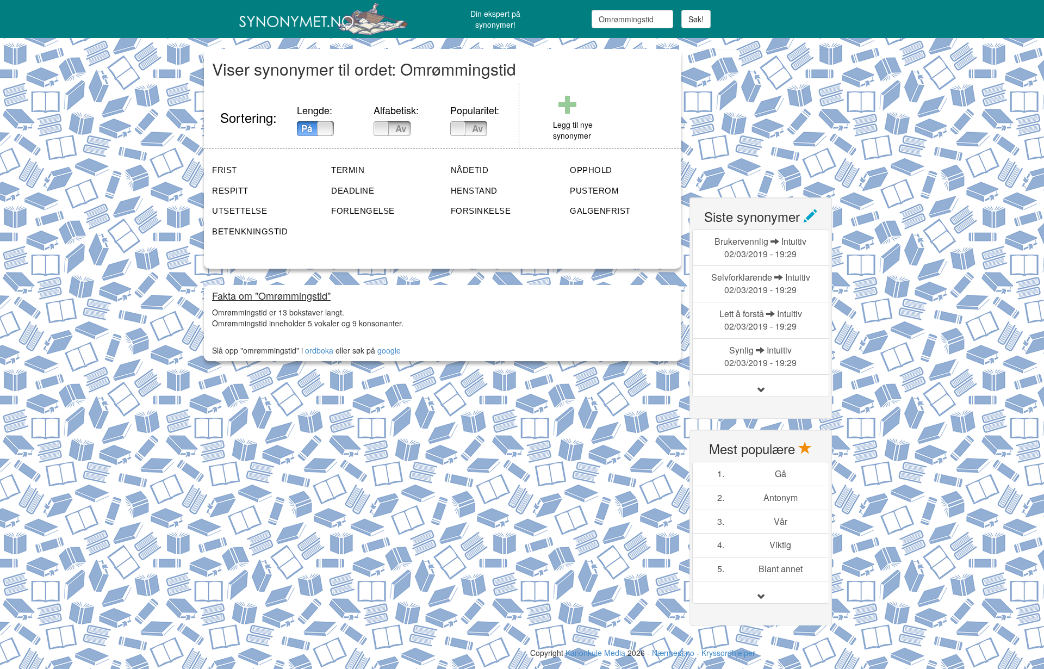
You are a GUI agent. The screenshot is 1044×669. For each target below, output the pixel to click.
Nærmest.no (673, 652)
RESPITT (230, 190)
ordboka (318, 350)
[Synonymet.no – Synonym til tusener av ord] (310, 19)
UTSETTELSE (239, 210)
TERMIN (347, 170)
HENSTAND (474, 190)
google (389, 350)
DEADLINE (352, 190)
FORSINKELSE (481, 210)
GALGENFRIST (600, 210)
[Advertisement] (771, 117)
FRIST (224, 170)
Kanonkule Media (596, 652)
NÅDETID (470, 170)
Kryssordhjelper (728, 652)
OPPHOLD (591, 170)
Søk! (696, 19)
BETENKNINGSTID (250, 231)
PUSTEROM (594, 190)
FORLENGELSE (363, 210)
